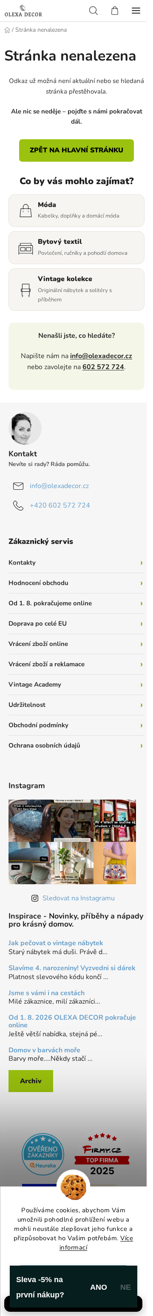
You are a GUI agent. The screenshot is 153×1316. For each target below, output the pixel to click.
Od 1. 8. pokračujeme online (50, 603)
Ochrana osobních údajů (44, 745)
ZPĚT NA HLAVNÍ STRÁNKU (76, 150)
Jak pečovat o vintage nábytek (55, 943)
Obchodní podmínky (38, 725)
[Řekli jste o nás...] (43, 1153)
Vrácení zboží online (38, 644)
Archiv (31, 1081)
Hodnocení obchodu (38, 583)
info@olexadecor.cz (101, 356)
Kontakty (22, 562)
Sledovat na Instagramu (78, 898)
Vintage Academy (34, 684)
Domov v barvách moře (44, 1050)
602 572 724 (103, 367)
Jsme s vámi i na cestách (46, 993)
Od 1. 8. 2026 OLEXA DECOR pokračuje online (72, 1021)
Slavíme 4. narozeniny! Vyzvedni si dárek (72, 968)
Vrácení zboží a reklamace (46, 664)
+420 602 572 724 (60, 505)
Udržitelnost (26, 705)
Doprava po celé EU (37, 623)
